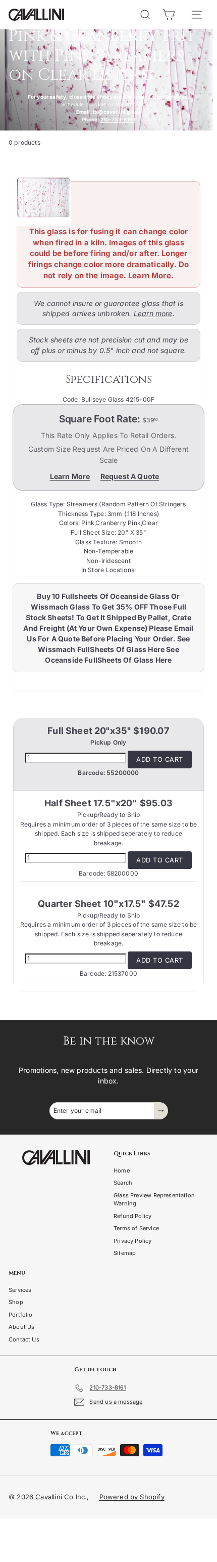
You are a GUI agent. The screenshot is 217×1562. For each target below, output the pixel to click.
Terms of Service (136, 1228)
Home (122, 1170)
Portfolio (21, 1314)
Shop (16, 1302)
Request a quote (129, 476)
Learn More (149, 275)
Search (123, 1182)
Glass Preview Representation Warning (154, 1199)
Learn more (153, 313)
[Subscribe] (161, 1110)
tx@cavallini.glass (117, 112)
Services (20, 1289)
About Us (21, 1326)
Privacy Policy (133, 1240)
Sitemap (125, 1252)
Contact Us (24, 1339)
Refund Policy (132, 1216)
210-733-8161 (117, 119)
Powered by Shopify (132, 1497)
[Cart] (168, 14)
